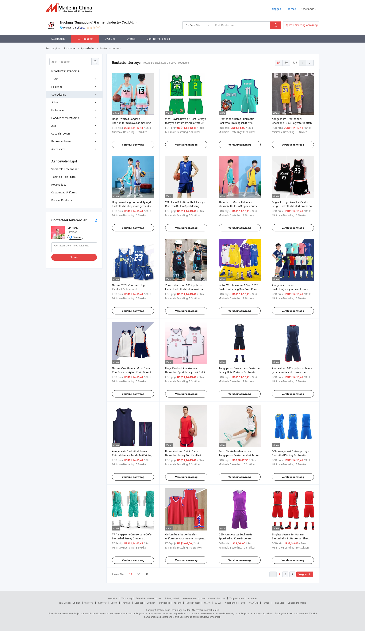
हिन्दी (243, 602)
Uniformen (57, 110)
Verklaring (126, 598)
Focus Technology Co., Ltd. (177, 609)
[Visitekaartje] (95, 220)
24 (130, 574)
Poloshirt (56, 87)
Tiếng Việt (278, 602)
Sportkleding (58, 94)
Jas (53, 125)
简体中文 (89, 602)
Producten (87, 38)
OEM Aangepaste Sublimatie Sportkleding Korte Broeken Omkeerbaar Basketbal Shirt (235, 538)
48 (146, 574)
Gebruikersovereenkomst (148, 598)
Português (164, 602)
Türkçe (266, 602)
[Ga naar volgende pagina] (309, 63)
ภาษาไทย (254, 602)
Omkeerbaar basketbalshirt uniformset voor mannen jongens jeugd (184, 538)
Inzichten (252, 598)
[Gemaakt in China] (70, 7)
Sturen (74, 257)
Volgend (303, 574)
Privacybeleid (172, 598)
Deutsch (151, 602)
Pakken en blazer (61, 141)
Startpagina (58, 38)
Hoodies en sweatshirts (65, 118)
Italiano (178, 602)
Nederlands (231, 602)
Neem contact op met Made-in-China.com (204, 598)
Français (125, 602)
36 (138, 574)
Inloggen (276, 9)
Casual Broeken (60, 133)
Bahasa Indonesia (297, 602)
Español (138, 602)
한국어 (207, 602)
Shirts (54, 102)
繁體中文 (102, 602)
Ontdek (131, 38)
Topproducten (236, 598)
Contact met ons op (158, 38)
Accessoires (58, 149)
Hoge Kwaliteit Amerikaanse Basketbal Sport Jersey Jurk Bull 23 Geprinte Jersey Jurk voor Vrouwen (186, 372)
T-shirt (55, 79)
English (76, 602)
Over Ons (110, 38)
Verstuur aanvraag (133, 144)
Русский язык (193, 602)
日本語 (114, 602)
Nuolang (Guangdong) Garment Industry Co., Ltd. (97, 22)
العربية (218, 602)
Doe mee (291, 9)
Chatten (77, 237)
